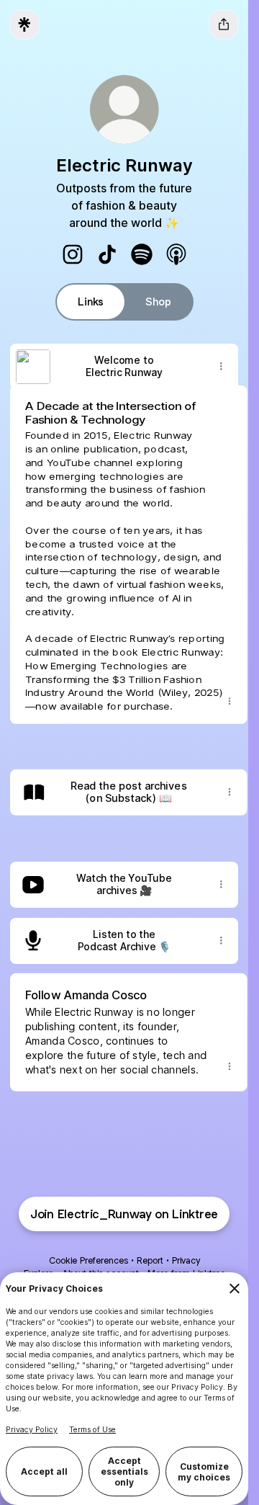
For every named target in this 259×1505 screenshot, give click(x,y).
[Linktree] (24, 24)
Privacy (186, 1260)
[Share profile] (223, 24)
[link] (72, 254)
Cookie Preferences (88, 1260)
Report (150, 1260)
